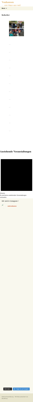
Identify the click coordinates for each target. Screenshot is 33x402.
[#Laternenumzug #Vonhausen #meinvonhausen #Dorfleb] (16, 312)
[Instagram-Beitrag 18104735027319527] (16, 214)
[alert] (16, 176)
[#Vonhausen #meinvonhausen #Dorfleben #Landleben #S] (16, 222)
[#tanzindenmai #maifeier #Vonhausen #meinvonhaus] (16, 283)
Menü (3, 8)
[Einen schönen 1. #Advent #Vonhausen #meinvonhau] (16, 352)
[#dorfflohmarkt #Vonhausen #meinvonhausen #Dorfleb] (16, 273)
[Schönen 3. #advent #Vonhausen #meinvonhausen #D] (16, 303)
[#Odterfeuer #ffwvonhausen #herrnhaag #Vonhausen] (16, 293)
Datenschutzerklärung (7, 396)
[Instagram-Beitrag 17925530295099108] (16, 216)
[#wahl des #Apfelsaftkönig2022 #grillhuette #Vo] (16, 381)
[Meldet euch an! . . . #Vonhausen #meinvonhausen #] (16, 322)
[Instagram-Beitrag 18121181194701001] (16, 211)
